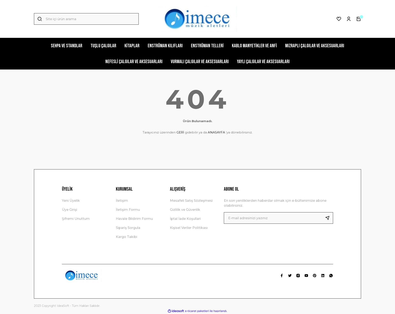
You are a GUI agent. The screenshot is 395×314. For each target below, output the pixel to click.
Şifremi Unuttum (76, 219)
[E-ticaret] (197, 311)
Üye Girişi (69, 210)
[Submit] (329, 218)
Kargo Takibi (126, 237)
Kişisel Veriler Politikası (189, 228)
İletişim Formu (128, 210)
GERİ (180, 132)
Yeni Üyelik (71, 201)
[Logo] (197, 19)
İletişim (122, 201)
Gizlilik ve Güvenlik (185, 210)
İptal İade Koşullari (185, 219)
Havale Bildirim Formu (134, 219)
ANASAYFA (216, 132)
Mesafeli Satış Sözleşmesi (191, 201)
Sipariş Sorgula (128, 228)
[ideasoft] (176, 311)
